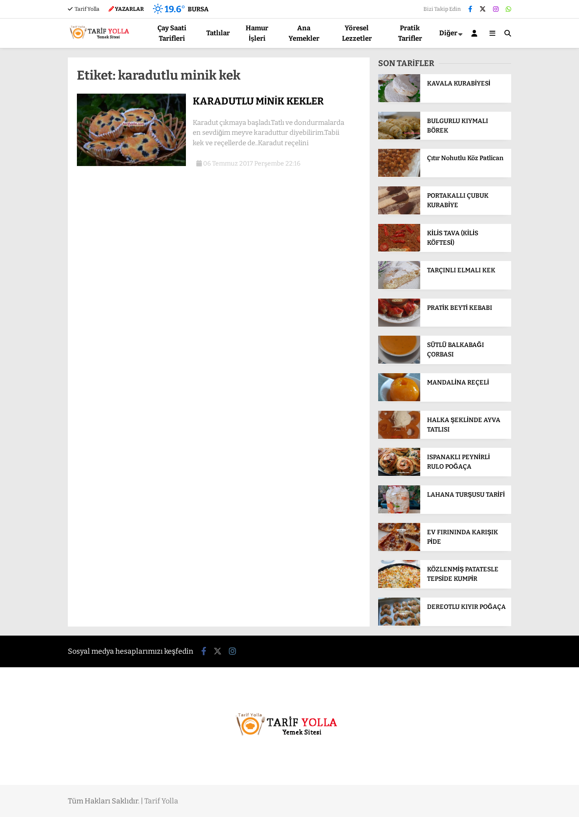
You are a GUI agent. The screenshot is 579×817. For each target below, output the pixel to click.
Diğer (448, 33)
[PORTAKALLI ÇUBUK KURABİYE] (399, 212)
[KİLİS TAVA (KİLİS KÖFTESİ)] (399, 249)
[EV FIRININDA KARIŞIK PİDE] (399, 549)
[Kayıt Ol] (475, 33)
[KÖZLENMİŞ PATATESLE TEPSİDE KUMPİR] (399, 586)
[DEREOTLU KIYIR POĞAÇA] (399, 623)
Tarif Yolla (87, 9)
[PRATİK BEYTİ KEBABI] (399, 324)
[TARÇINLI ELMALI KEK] (399, 287)
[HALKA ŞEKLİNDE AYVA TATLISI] (399, 437)
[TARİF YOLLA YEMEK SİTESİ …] (101, 42)
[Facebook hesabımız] (470, 9)
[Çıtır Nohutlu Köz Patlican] (399, 175)
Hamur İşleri (257, 33)
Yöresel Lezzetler (357, 33)
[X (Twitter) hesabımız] (482, 9)
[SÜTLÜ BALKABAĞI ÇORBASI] (399, 362)
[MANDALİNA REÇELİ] (399, 399)
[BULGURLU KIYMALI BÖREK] (399, 137)
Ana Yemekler (304, 33)
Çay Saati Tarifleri (171, 33)
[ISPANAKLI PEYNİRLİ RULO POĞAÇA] (399, 474)
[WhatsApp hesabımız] (508, 9)
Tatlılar (218, 33)
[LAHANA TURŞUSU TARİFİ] (399, 511)
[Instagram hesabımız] (495, 9)
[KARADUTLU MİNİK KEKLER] (131, 164)
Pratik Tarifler (410, 33)
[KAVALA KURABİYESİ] (399, 100)
